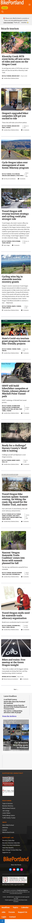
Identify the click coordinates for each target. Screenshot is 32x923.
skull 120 (4, 462)
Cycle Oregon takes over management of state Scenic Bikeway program (15, 165)
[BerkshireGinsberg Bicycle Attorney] (8, 785)
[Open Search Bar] (2, 11)
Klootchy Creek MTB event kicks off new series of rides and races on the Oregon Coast (16, 60)
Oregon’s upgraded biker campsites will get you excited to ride (15, 116)
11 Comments (26, 130)
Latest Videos (6, 813)
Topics (15, 907)
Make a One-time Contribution (11, 845)
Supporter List (6, 852)
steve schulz (20, 175)
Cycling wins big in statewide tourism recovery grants (12, 279)
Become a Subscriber (8, 840)
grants (14, 306)
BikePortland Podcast (8, 808)
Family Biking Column (8, 815)
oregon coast (16, 76)
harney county (16, 460)
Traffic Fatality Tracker (8, 818)
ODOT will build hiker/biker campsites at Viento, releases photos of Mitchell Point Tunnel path (15, 391)
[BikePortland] (12, 2)
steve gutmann (16, 241)
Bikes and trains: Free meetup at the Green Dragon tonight (13, 662)
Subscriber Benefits (8, 848)
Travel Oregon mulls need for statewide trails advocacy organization (16, 615)
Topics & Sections (7, 803)
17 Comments (26, 464)
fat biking (9, 515)
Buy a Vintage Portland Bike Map (11, 850)
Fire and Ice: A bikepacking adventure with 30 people (13, 711)
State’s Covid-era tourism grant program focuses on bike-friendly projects (16, 341)
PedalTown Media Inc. (22, 890)
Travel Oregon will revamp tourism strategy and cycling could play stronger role (15, 215)
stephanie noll (16, 574)
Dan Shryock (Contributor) (10, 178)
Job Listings (5, 811)
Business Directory (7, 806)
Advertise (5, 827)
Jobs (3, 912)
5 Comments (26, 310)
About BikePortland (8, 825)
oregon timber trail (16, 517)
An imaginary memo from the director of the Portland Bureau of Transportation (15, 707)
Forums (12, 912)
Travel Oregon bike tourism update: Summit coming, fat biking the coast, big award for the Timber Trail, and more (15, 499)
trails (4, 627)
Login (4, 917)
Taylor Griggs (7, 245)
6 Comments (22, 178)
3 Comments (26, 576)
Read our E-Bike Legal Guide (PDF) (14, 885)
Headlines (6, 907)
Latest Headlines (10, 696)
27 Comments (26, 413)
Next (16, 689)
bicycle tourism (6, 76)
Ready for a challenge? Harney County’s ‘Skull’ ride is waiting (14, 448)
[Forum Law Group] (8, 795)
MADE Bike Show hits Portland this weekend (14, 702)
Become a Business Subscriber (11, 843)
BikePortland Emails (8, 832)
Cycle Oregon (15, 174)
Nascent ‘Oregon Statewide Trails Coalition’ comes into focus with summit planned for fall (13, 558)
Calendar (25, 907)
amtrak (4, 676)
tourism (8, 127)
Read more (23, 238)
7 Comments (26, 353)
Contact (4, 830)
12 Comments (26, 629)
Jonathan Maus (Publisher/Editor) (11, 78)
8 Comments (16, 245)
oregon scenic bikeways (9, 175)
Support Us (22, 912)
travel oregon (6, 243)
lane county (15, 515)
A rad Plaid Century (10, 699)
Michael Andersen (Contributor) (11, 679)
